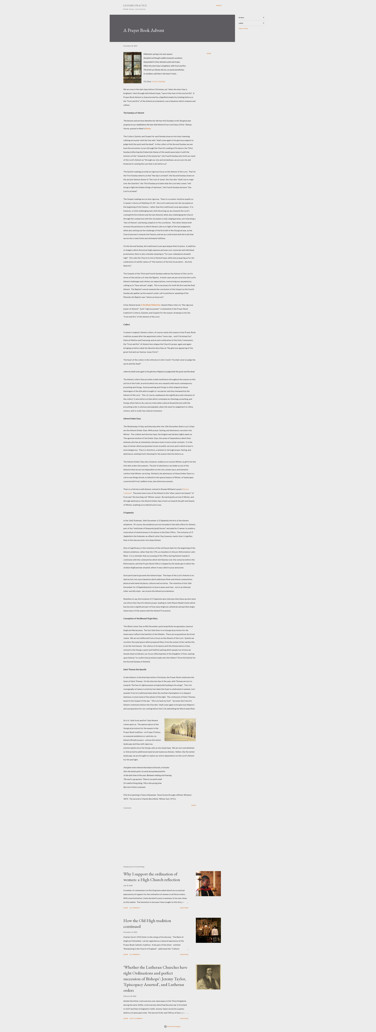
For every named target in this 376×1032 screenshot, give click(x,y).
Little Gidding (158, 81)
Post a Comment (136, 1018)
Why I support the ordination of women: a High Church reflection (151, 876)
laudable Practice (135, 5)
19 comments (135, 954)
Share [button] (209, 53)
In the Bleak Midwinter (151, 305)
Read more (184, 908)
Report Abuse (243, 28)
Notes (148, 128)
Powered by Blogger (173, 1026)
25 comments (135, 908)
